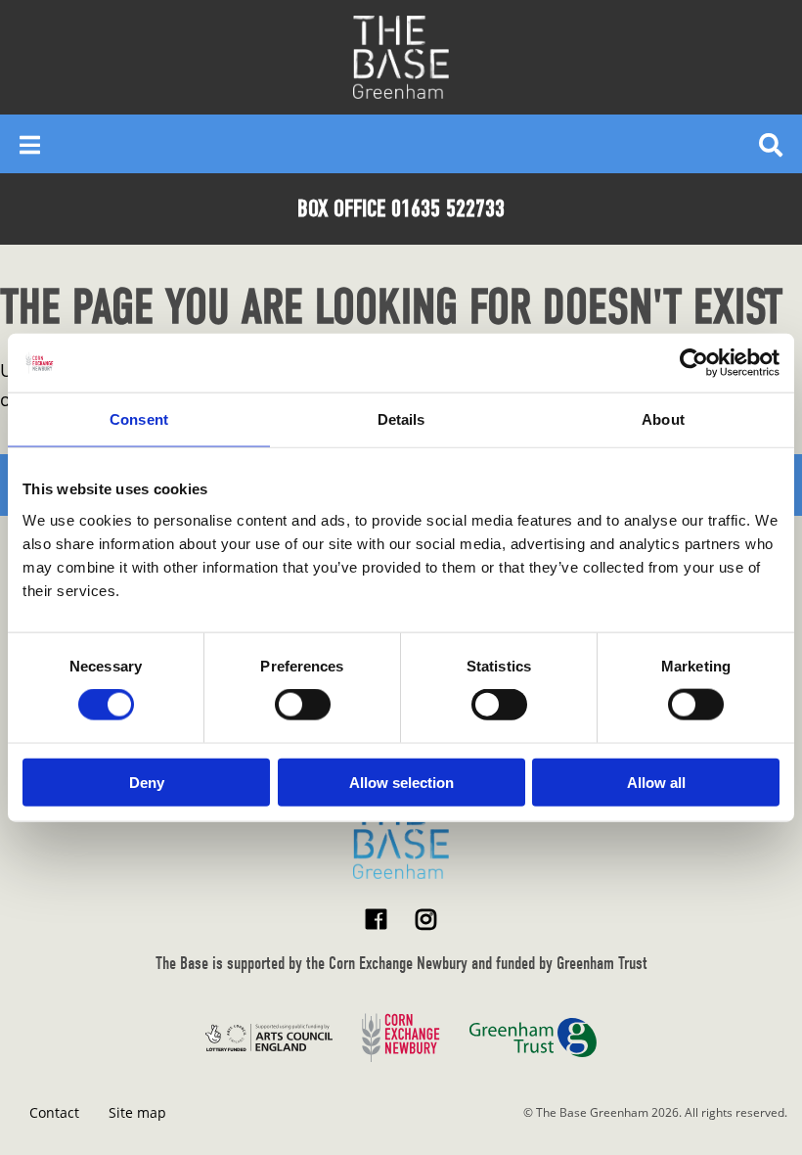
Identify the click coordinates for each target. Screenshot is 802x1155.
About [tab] (663, 419)
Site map (137, 1112)
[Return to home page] (401, 837)
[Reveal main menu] (30, 144)
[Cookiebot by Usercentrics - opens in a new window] (694, 363)
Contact (54, 1112)
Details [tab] (401, 419)
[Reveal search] (770, 144)
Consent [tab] (139, 419)
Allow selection (401, 781)
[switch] (303, 704)
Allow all (656, 781)
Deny (146, 781)
